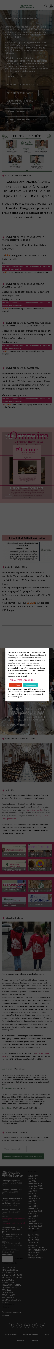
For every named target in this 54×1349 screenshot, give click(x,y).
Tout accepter (30, 685)
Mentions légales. (15, 696)
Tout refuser (15, 685)
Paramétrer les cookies (22, 680)
